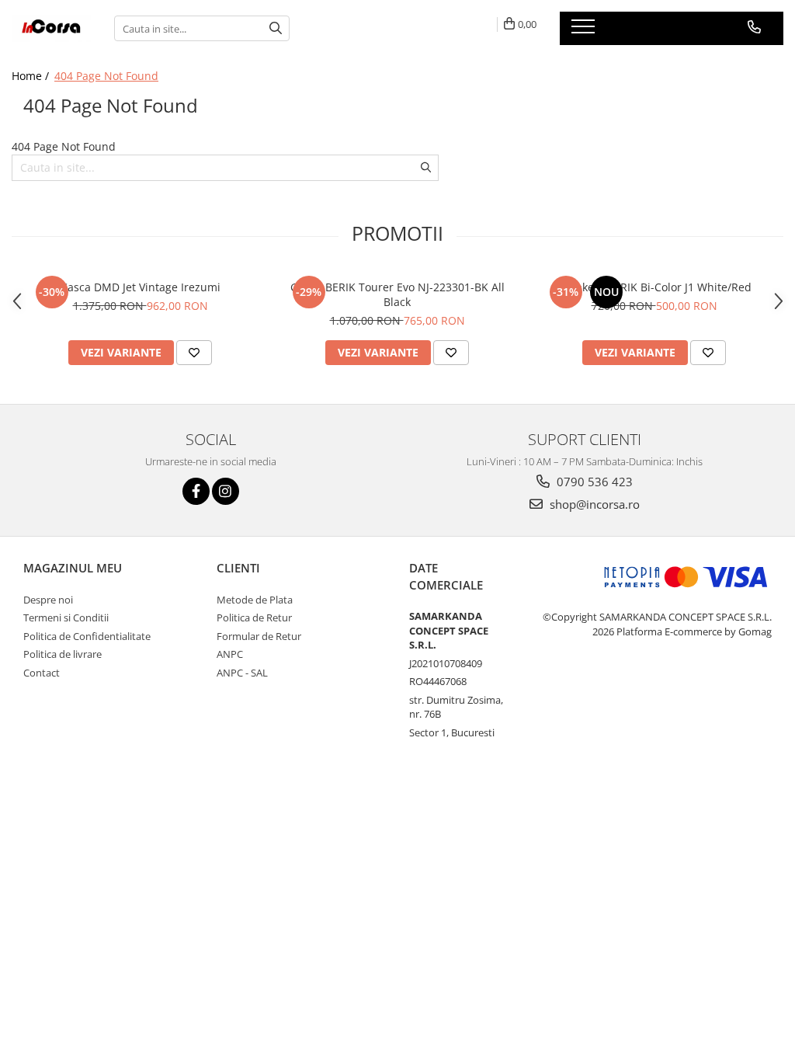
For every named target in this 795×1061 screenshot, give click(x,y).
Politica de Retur (254, 617)
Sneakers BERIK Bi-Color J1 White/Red (654, 287)
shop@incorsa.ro (593, 504)
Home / (32, 75)
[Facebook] (196, 491)
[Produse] (585, 31)
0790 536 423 (593, 481)
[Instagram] (225, 491)
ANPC (230, 654)
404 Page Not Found (106, 75)
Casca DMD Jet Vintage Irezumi (140, 287)
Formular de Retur (259, 636)
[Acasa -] (51, 28)
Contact (41, 673)
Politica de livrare (62, 654)
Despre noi (48, 600)
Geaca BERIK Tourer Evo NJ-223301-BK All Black (397, 294)
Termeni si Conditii (66, 617)
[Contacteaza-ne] (754, 27)
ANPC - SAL (242, 673)
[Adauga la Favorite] (194, 352)
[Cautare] (276, 28)
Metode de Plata (255, 600)
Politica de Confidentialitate (87, 636)
